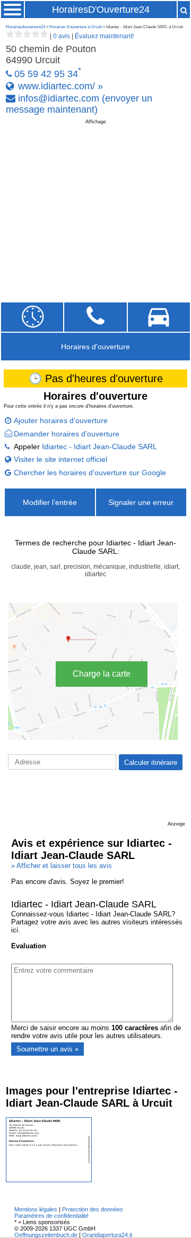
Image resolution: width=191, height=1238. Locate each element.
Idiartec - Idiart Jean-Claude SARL (99, 446)
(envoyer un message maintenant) (79, 104)
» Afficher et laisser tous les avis (61, 866)
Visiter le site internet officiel (60, 459)
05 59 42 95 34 (46, 74)
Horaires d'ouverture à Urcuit (75, 26)
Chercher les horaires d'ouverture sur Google (90, 472)
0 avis (61, 36)
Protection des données (92, 1209)
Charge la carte (102, 673)
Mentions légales (35, 1209)
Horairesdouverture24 (25, 26)
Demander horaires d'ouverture (66, 433)
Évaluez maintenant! (104, 36)
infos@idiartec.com (58, 98)
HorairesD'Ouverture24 (101, 9)
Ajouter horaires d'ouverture (61, 420)
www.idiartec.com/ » (60, 86)
